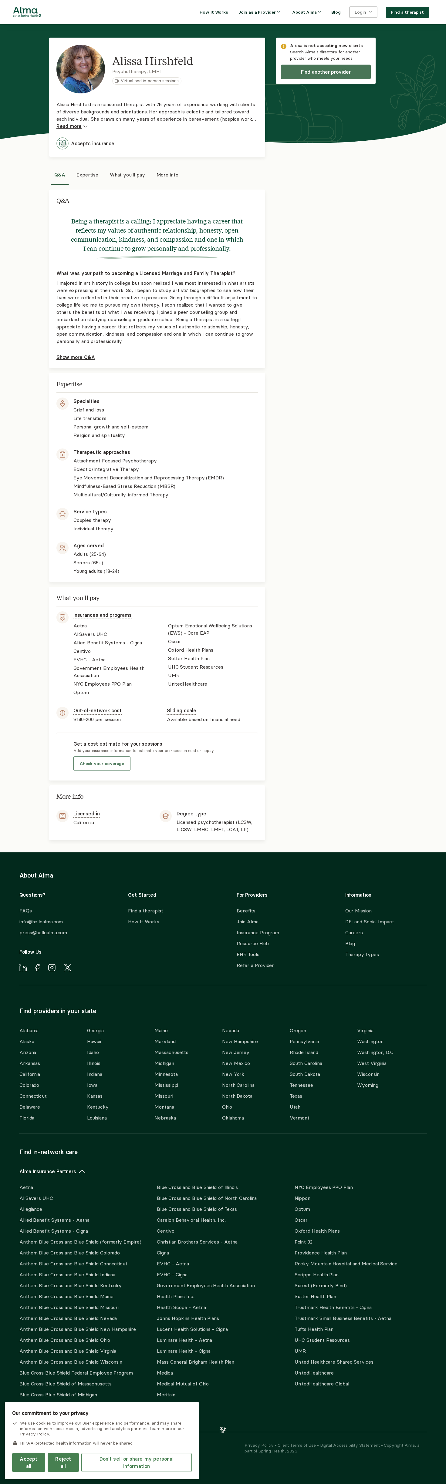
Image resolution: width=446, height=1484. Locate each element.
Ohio (227, 1107)
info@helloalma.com (41, 921)
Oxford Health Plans (317, 1231)
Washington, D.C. (375, 1052)
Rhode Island (304, 1052)
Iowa (92, 1085)
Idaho (93, 1052)
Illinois (93, 1063)
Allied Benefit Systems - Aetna (54, 1220)
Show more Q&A (75, 357)
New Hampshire (240, 1041)
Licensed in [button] (86, 814)
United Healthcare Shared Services (334, 1362)
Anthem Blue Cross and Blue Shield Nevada (68, 1318)
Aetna (26, 1187)
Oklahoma (233, 1118)
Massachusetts (171, 1052)
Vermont (299, 1118)
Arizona (27, 1052)
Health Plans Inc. (175, 1296)
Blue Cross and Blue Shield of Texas (197, 1209)
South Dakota (305, 1074)
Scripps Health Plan (317, 1274)
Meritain (166, 1395)
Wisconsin (368, 1074)
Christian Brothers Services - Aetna (197, 1242)
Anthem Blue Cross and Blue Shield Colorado (69, 1253)
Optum (302, 1209)
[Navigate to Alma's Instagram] (52, 968)
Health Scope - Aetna (181, 1307)
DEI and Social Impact (369, 921)
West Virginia (372, 1063)
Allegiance (30, 1209)
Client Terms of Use (297, 1445)
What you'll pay (127, 175)
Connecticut (33, 1096)
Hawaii (94, 1041)
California (29, 1074)
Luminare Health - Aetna (184, 1340)
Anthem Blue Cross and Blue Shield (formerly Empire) (80, 1242)
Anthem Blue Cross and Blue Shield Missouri (69, 1307)
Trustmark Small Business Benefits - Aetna (343, 1318)
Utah (295, 1107)
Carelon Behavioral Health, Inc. (191, 1220)
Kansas (95, 1096)
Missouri (163, 1096)
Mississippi (166, 1085)
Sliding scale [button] (181, 710)
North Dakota (237, 1096)
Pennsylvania (304, 1041)
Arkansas (29, 1063)
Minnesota (165, 1074)
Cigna (163, 1253)
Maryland (164, 1041)
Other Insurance (37, 1414)
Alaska (26, 1041)
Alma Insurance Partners (47, 1171)
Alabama (29, 1030)
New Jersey (235, 1052)
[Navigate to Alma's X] (67, 968)
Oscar (301, 1220)
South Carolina (306, 1063)
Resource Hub (253, 943)
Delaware (29, 1107)
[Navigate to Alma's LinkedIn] (23, 968)
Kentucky (98, 1107)
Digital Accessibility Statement (350, 1445)
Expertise (87, 175)
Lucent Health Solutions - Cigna (192, 1329)
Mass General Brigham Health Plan (195, 1362)
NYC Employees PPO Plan (324, 1187)
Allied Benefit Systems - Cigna (53, 1231)
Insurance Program (258, 932)
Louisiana (97, 1118)
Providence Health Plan (321, 1253)
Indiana (94, 1074)
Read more (69, 126)
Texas (296, 1096)
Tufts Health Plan (314, 1329)
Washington (370, 1041)
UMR (300, 1351)
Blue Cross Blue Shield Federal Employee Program (76, 1373)
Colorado (29, 1085)
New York (233, 1074)
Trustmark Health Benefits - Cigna (333, 1307)
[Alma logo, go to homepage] (27, 13)
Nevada (230, 1030)
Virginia (365, 1030)
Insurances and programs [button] (102, 615)
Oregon (298, 1030)
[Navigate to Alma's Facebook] (37, 968)
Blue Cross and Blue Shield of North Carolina (207, 1198)
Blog (350, 943)
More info (167, 175)
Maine (161, 1030)
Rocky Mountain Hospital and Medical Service (346, 1264)
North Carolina (238, 1085)
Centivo (165, 1231)
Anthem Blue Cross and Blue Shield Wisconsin (70, 1362)
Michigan (164, 1063)
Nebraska (165, 1118)
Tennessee (301, 1085)
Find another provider (326, 72)
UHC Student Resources (322, 1340)
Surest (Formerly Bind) (321, 1285)
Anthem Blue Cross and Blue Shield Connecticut (73, 1264)
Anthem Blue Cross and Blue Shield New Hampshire (77, 1329)
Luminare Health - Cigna (184, 1351)
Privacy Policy (260, 1445)
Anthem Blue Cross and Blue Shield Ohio (64, 1340)
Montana (164, 1107)
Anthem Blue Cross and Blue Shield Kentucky (70, 1285)
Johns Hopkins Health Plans (188, 1318)
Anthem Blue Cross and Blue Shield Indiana (67, 1274)
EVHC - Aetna (173, 1264)
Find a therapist (145, 911)
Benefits (246, 911)
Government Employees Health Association (206, 1285)
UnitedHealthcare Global (322, 1384)
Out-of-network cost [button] (97, 710)
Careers (354, 932)
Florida (26, 1118)
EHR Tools (248, 954)
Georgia (95, 1030)
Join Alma (247, 921)
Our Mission (358, 911)
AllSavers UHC (36, 1198)
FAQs (25, 911)
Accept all (28, 1462)
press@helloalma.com (43, 932)
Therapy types (362, 954)
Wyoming (367, 1085)
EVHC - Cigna (172, 1274)
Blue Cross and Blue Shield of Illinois (197, 1187)
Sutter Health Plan (315, 1296)
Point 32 (304, 1242)
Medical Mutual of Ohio (183, 1384)
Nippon (302, 1198)
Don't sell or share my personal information (137, 1462)
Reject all (63, 1462)
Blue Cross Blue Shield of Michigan (58, 1395)
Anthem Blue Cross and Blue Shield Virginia (67, 1351)
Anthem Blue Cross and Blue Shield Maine (66, 1296)
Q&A (59, 175)
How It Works (143, 921)
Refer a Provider (255, 965)
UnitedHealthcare (314, 1373)
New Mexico (236, 1063)
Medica (165, 1373)
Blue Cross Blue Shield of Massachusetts (65, 1384)
